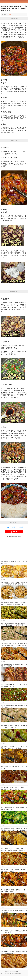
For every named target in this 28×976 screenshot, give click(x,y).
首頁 (3, 1)
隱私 (13, 973)
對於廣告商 (18, 973)
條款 (11, 973)
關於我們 (2, 973)
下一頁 (14, 531)
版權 (15, 973)
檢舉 (10, 15)
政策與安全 (7, 973)
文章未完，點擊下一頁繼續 (14, 527)
